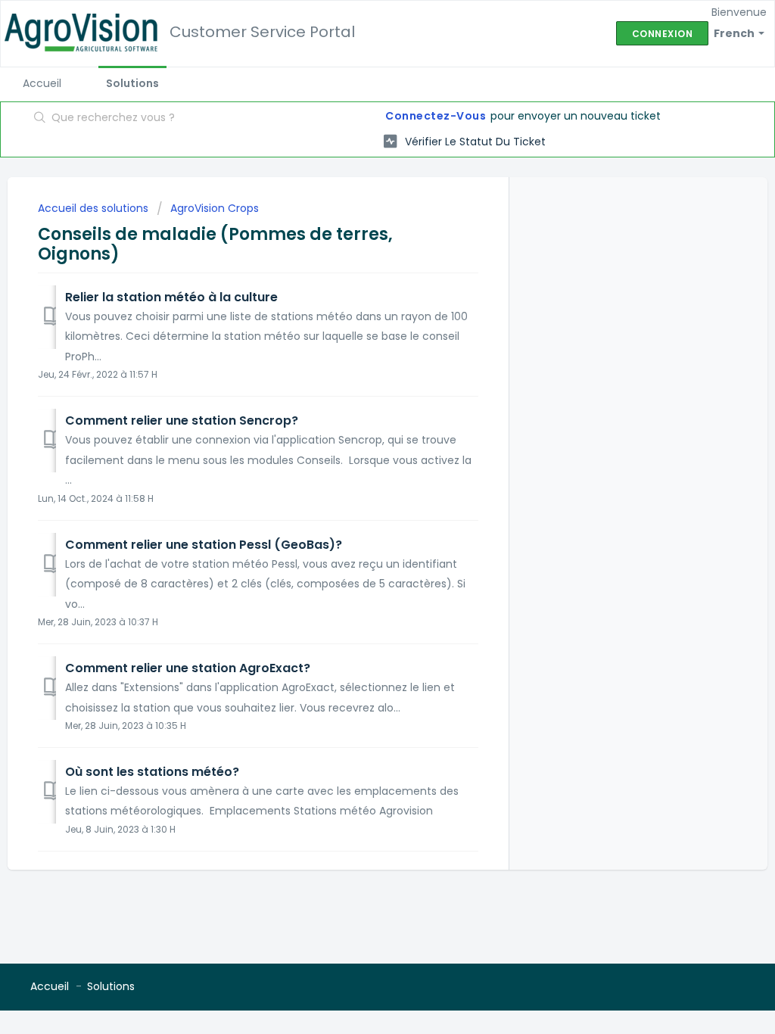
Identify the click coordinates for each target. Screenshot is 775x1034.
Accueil (42, 83)
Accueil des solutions (94, 208)
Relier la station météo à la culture (171, 297)
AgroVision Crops (214, 208)
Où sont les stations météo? (152, 771)
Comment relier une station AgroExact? (187, 668)
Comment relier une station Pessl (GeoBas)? (203, 544)
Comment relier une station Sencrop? (181, 420)
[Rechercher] (40, 119)
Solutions (132, 83)
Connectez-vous (435, 115)
